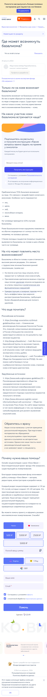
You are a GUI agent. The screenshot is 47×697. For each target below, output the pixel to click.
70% (18, 192)
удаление (20, 282)
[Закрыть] (44, 680)
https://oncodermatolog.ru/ (16, 356)
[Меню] (44, 19)
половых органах (21, 234)
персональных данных (34, 599)
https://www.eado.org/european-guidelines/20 (24, 378)
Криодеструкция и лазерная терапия (21, 291)
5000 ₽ (23, 543)
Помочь (23, 607)
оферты (30, 594)
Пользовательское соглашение (23, 673)
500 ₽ (9, 535)
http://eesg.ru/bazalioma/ (15, 341)
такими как (19, 268)
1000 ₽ (23, 535)
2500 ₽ (37, 535)
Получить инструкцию (23, 169)
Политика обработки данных (23, 675)
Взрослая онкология (9, 27)
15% (26, 221)
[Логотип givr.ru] (27, 615)
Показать (23, 53)
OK (10, 693)
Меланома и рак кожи (28, 27)
